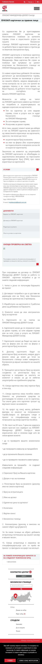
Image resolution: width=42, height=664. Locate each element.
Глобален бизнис (8, 2)
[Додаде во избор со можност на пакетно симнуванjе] (37, 217)
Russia (30, 2)
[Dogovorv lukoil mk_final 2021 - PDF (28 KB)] (34, 224)
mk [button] (38, 2)
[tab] (21, 169)
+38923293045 (11, 562)
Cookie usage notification (28, 661)
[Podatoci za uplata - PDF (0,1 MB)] (34, 230)
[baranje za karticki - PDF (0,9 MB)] (34, 217)
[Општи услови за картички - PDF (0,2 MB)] (34, 236)
